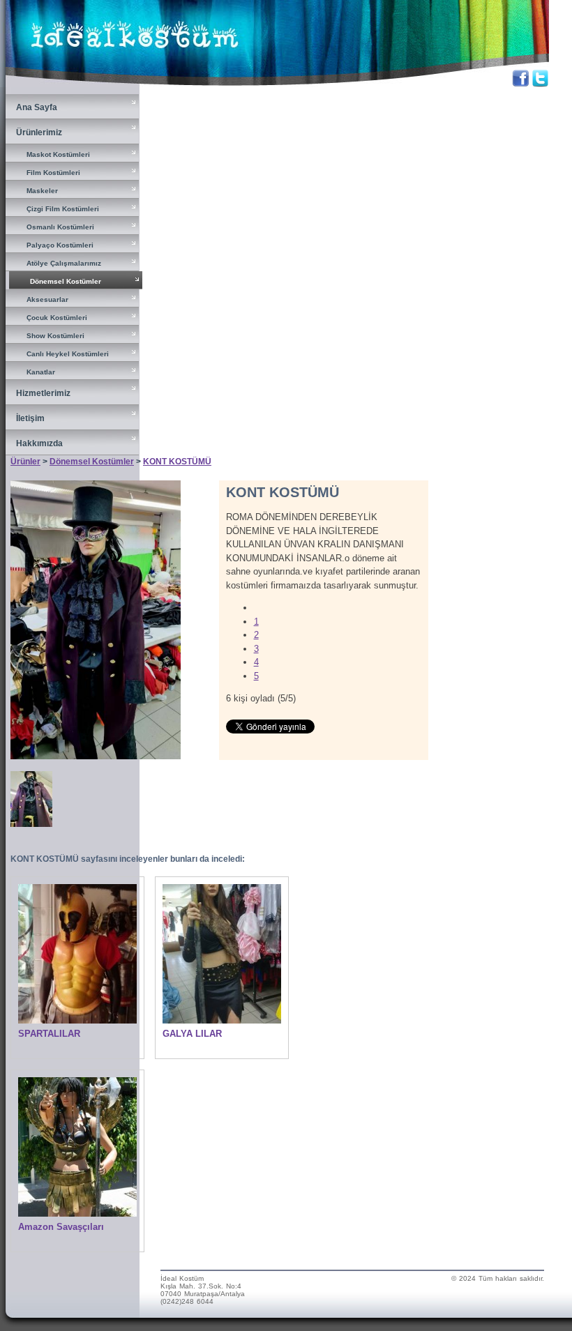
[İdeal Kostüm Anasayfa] (132, 64)
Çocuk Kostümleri (57, 317)
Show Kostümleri (55, 336)
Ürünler (25, 461)
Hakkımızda (39, 443)
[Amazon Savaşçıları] (77, 1213)
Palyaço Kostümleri (60, 245)
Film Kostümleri (53, 172)
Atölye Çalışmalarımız (64, 263)
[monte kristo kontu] (31, 824)
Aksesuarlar (47, 299)
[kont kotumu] (95, 756)
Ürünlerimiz (39, 132)
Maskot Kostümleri (58, 154)
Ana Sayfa (36, 107)
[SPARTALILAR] (77, 1020)
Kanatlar (41, 372)
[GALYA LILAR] (222, 1020)
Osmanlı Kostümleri (60, 227)
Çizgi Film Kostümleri (63, 209)
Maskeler (42, 191)
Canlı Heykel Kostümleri (68, 354)
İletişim (30, 418)
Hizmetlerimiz (43, 393)
